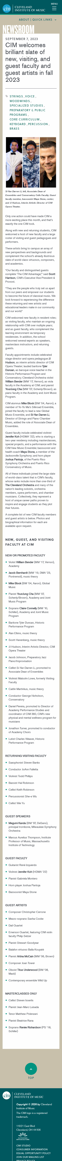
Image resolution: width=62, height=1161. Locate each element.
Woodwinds (20, 101)
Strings (16, 96)
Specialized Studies (26, 105)
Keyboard (18, 124)
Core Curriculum (25, 119)
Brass (15, 128)
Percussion (38, 124)
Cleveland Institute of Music (23, 1095)
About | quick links (36, 19)
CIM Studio (23, 1145)
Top (31, 1078)
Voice (30, 96)
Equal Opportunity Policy (33, 1153)
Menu (54, 3)
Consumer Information (32, 1149)
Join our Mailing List (30, 1157)
